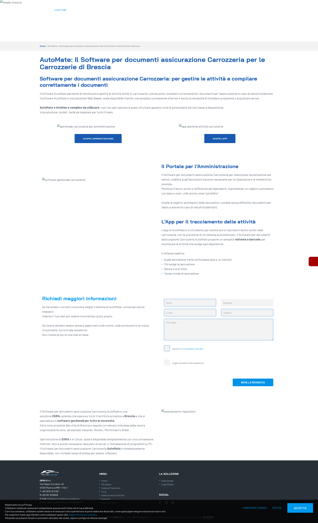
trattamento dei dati (192, 348)
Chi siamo (106, 484)
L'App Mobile (167, 484)
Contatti (105, 498)
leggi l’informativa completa (83, 514)
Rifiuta (277, 507)
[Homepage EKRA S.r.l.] (53, 7)
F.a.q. (104, 491)
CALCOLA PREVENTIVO (195, 8)
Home (43, 46)
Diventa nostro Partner (113, 495)
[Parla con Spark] (313, 261)
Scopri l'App (220, 138)
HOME (153, 8)
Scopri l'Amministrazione (98, 138)
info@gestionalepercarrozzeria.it (63, 498)
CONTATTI (256, 8)
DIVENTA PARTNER (234, 8)
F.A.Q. (216, 8)
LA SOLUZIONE (170, 8)
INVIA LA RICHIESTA (253, 382)
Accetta (300, 508)
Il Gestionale (167, 480)
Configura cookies (255, 507)
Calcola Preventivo (110, 488)
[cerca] (274, 8)
